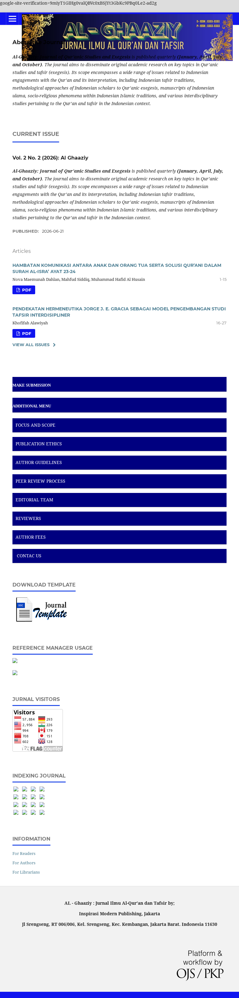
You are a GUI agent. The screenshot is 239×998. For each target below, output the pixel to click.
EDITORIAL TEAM (34, 500)
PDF (26, 289)
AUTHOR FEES (31, 537)
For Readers (23, 853)
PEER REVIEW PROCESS (40, 481)
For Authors (23, 863)
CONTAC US (29, 556)
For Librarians (26, 872)
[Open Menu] (12, 18)
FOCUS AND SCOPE (35, 425)
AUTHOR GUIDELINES (39, 462)
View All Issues (30, 344)
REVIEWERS (28, 518)
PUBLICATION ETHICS (39, 444)
